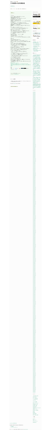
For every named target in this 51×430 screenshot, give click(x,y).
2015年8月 (34, 249)
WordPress (24, 429)
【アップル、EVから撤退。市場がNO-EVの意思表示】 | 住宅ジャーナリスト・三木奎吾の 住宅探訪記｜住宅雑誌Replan (36, 81)
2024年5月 (34, 124)
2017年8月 (34, 220)
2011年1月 (34, 314)
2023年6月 (34, 137)
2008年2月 (34, 356)
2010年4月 (34, 325)
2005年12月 (34, 387)
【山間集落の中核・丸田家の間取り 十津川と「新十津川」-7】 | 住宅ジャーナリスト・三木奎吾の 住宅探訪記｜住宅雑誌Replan (36, 67)
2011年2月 (34, 313)
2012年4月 (34, 296)
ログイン (34, 418)
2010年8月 (34, 320)
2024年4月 (34, 125)
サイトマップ (13, 6)
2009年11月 (34, 331)
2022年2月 (34, 156)
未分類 (34, 411)
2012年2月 (34, 299)
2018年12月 (34, 201)
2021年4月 (34, 168)
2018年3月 (34, 212)
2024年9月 (34, 119)
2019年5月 (34, 195)
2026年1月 (34, 100)
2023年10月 (34, 132)
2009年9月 (34, 333)
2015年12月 (34, 244)
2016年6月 (34, 237)
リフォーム (34, 400)
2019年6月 (34, 194)
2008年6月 (34, 351)
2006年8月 (34, 377)
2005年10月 (34, 389)
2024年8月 (34, 120)
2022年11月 (34, 145)
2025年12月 (34, 101)
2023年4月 (34, 139)
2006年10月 (34, 375)
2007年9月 (34, 362)
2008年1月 (34, 357)
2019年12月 (34, 187)
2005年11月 (34, 388)
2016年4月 (34, 239)
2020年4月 (34, 182)
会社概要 (12, 426)
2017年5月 (34, 224)
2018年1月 (34, 214)
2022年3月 (34, 155)
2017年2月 (34, 227)
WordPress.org (34, 422)
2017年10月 (34, 218)
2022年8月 (34, 149)
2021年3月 (34, 169)
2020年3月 (34, 183)
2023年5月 (34, 138)
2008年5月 (34, 352)
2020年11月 (34, 174)
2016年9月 (34, 233)
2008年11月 (34, 345)
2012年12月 (34, 287)
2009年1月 (34, 343)
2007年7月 (34, 364)
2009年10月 (34, 332)
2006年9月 (34, 376)
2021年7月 (34, 164)
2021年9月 (34, 162)
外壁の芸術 (12, 86)
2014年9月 (34, 262)
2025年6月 (34, 108)
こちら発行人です (35, 399)
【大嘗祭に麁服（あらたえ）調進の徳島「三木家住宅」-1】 (37, 64)
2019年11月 (34, 188)
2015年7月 (34, 250)
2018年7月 (34, 207)
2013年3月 (34, 283)
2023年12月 (34, 130)
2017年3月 (34, 226)
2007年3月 (34, 369)
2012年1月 (34, 300)
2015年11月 (34, 245)
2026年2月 (34, 99)
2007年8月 (34, 363)
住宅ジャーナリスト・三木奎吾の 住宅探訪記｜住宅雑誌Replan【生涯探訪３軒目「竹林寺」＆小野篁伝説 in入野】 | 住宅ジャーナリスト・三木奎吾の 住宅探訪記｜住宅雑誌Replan (37, 59)
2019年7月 (34, 193)
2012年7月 (34, 293)
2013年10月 (34, 275)
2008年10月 (34, 346)
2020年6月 (34, 180)
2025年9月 (34, 105)
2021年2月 (34, 170)
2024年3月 (34, 126)
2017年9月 (34, 219)
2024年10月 (34, 118)
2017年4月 (34, 225)
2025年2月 (34, 113)
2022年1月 (34, 157)
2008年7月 (34, 350)
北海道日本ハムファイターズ (37, 407)
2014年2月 (34, 270)
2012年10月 (34, 289)
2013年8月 (34, 277)
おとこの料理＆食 (35, 398)
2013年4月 (34, 282)
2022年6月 (34, 151)
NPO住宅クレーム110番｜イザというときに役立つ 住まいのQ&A (19, 63)
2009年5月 (34, 338)
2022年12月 (34, 144)
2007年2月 (34, 370)
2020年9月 (34, 176)
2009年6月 (34, 337)
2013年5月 (34, 281)
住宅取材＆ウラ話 (35, 404)
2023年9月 (34, 133)
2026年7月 (34, 93)
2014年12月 (34, 258)
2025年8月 (34, 106)
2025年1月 (34, 114)
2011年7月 (34, 307)
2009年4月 (34, 339)
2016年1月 (34, 243)
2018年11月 (34, 202)
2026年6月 (34, 94)
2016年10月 (34, 232)
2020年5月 (34, 181)
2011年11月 (34, 302)
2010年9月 (34, 319)
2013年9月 (34, 276)
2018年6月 (34, 208)
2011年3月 (34, 312)
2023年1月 (34, 143)
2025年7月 (34, 107)
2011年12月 (34, 301)
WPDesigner (27, 429)
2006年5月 (34, 381)
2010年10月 (34, 318)
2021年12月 (34, 158)
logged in (14, 83)
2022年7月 (34, 150)
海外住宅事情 (34, 413)
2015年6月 (34, 251)
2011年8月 (34, 306)
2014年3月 (34, 269)
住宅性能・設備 (35, 405)
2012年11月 (34, 288)
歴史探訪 (34, 412)
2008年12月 (34, 344)
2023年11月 (34, 131)
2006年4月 (34, 382)
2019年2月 (34, 199)
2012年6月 (34, 294)
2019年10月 (34, 189)
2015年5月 (34, 252)
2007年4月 (34, 368)
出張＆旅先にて (35, 406)
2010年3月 (34, 326)
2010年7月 (34, 321)
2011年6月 (34, 308)
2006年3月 (34, 383)
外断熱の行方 (16, 86)
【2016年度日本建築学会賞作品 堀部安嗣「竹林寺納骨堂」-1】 (37, 56)
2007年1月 (34, 371)
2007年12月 (34, 358)
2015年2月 (34, 256)
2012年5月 (34, 295)
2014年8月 (34, 263)
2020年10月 (34, 175)
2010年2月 (34, 327)
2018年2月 (34, 213)
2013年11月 (34, 274)
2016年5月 (34, 238)
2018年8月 (34, 206)
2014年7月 (34, 264)
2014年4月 (34, 268)
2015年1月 (34, 257)
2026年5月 (34, 95)
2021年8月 (34, 163)
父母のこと (12, 12)
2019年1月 (34, 200)
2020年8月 (34, 177)
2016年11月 (34, 231)
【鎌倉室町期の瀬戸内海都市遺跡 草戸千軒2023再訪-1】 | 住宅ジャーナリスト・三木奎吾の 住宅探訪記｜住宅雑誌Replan (37, 86)
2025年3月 (34, 112)
